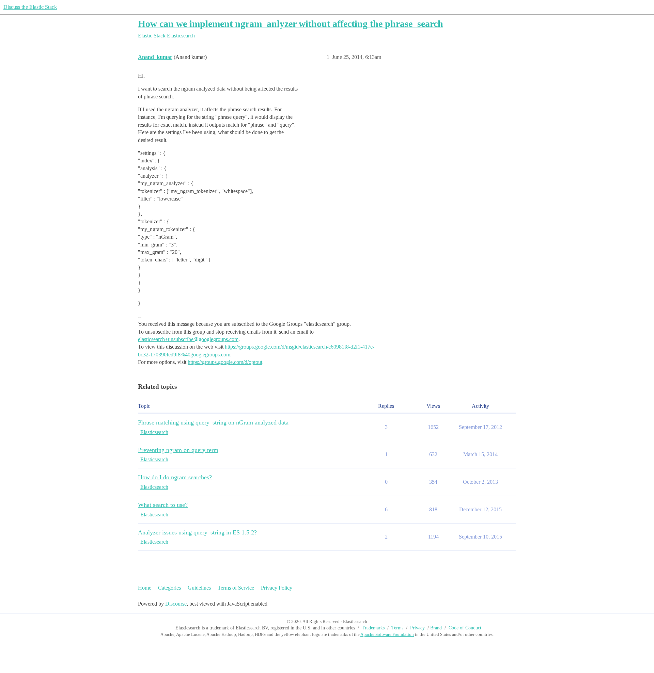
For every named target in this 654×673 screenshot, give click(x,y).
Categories (169, 588)
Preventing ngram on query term (178, 450)
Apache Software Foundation (387, 634)
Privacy (417, 627)
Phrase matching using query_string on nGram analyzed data (213, 422)
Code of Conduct (465, 627)
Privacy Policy (276, 588)
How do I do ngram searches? (175, 477)
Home (144, 588)
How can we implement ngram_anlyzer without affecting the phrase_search (290, 23)
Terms (397, 627)
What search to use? (163, 504)
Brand (436, 627)
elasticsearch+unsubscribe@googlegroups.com (188, 339)
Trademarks (373, 627)
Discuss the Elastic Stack (30, 7)
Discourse (176, 604)
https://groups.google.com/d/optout (225, 362)
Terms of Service (236, 588)
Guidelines (199, 588)
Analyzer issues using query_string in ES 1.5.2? (197, 532)
